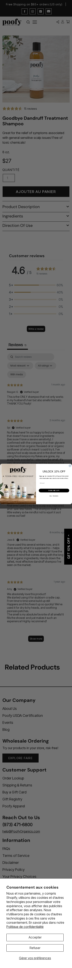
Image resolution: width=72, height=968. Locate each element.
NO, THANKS (54, 496)
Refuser (35, 948)
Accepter (35, 937)
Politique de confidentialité (25, 927)
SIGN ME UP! (54, 490)
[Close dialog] (70, 466)
